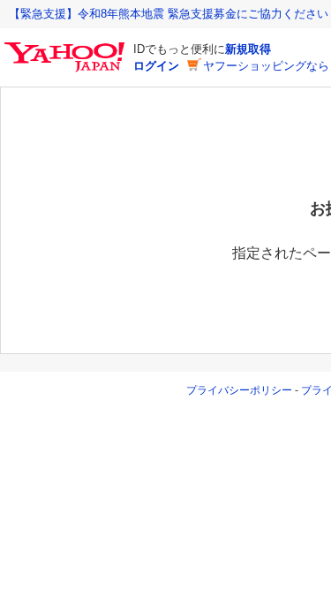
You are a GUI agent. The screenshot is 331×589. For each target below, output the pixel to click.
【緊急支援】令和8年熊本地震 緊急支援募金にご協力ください (168, 13)
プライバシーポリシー (239, 390)
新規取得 (248, 49)
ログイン (156, 65)
